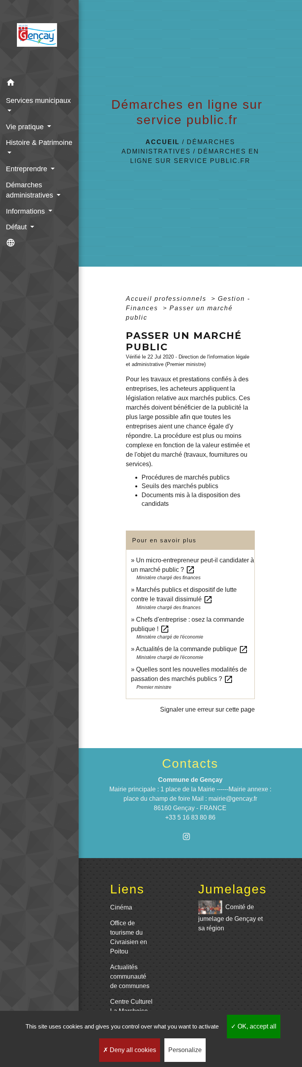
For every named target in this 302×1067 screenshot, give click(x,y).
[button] (39, 84)
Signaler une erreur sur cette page (207, 709)
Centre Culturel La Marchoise (131, 1006)
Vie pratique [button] (26, 127)
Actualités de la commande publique (192, 649)
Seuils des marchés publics (180, 486)
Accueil (162, 142)
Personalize (185, 1050)
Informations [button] (26, 211)
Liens (127, 889)
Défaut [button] (17, 227)
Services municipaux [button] (38, 100)
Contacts (190, 763)
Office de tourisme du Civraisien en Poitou (128, 937)
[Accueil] (39, 37)
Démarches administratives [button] (30, 190)
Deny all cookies (132, 1050)
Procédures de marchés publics (186, 477)
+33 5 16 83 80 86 (190, 817)
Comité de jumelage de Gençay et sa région (230, 918)
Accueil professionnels (167, 298)
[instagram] (190, 836)
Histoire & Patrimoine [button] (39, 142)
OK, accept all (256, 1026)
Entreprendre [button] (27, 169)
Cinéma (121, 907)
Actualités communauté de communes (129, 976)
